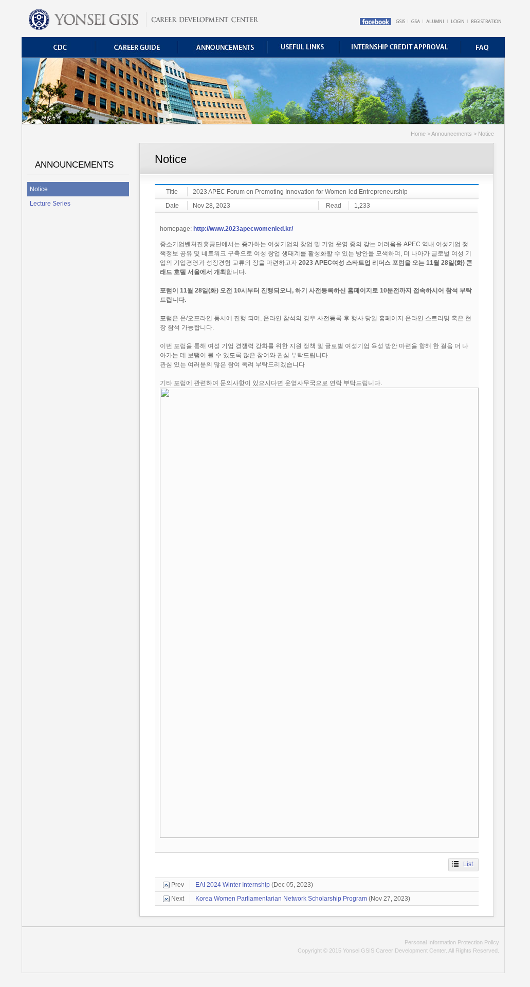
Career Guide (139, 47)
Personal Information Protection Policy (452, 942)
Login (458, 21)
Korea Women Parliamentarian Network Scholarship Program (281, 898)
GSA (416, 21)
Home (143, 18)
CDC (60, 47)
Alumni (436, 21)
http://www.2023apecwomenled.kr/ (243, 228)
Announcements (225, 47)
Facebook (376, 21)
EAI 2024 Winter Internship (232, 884)
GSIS (401, 21)
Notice (39, 189)
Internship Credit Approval (401, 47)
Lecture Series (50, 203)
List (468, 864)
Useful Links (306, 47)
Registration (485, 21)
